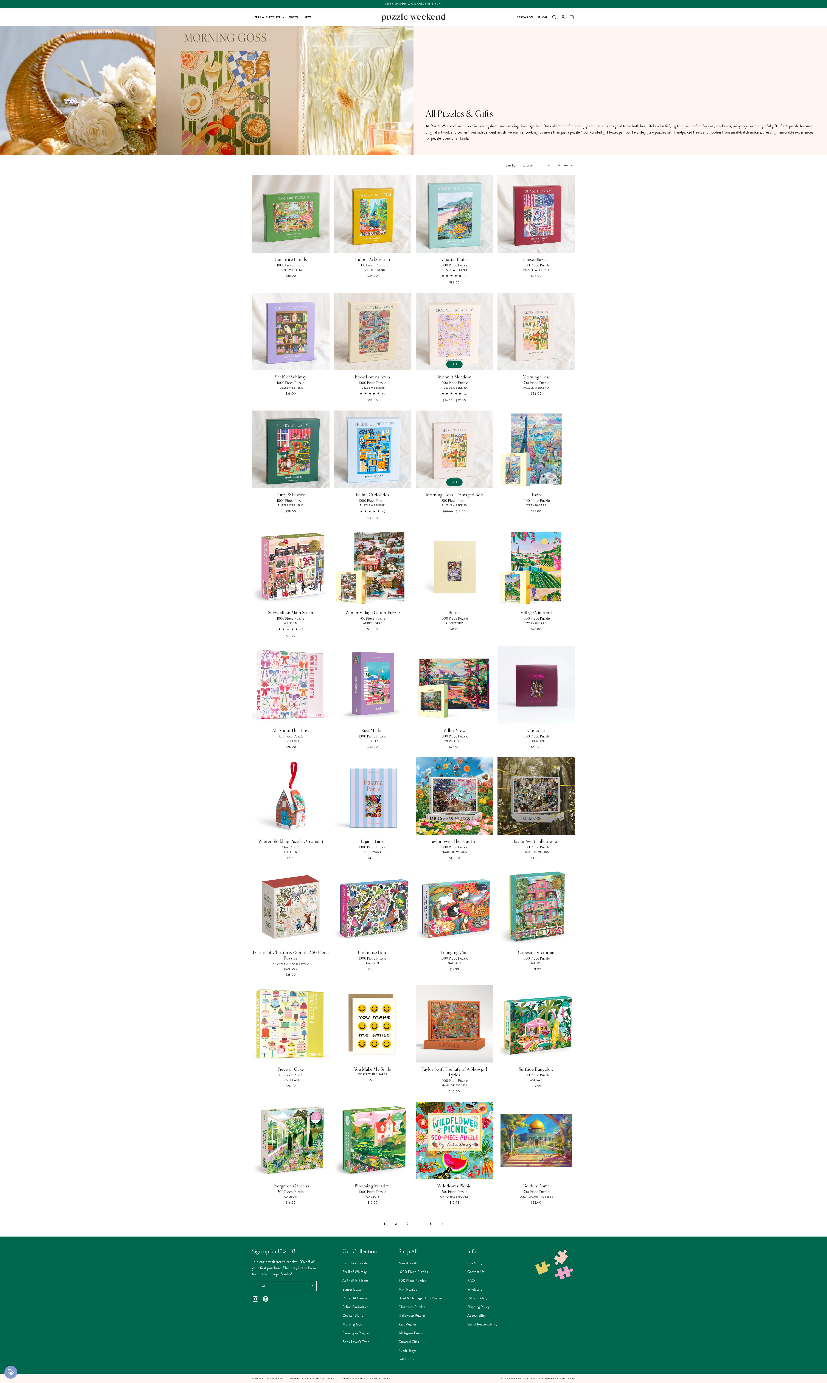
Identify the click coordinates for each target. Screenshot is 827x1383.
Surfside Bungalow (536, 1069)
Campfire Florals (291, 259)
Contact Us (475, 1271)
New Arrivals (407, 1263)
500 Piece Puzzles (412, 1280)
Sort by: (511, 165)
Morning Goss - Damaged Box (454, 494)
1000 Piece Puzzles (413, 1271)
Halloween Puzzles (411, 1315)
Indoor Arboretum (372, 259)
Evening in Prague (355, 1332)
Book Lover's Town (372, 377)
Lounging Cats (454, 952)
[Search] (554, 17)
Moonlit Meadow (454, 377)
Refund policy (300, 1378)
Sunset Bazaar (536, 259)
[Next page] (442, 1224)
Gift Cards (406, 1359)
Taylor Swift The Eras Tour (454, 841)
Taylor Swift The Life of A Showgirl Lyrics (454, 1071)
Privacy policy (326, 1378)
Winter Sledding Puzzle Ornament (290, 841)
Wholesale (474, 1289)
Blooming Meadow (373, 1186)
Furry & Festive (290, 494)
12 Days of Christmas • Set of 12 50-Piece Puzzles (291, 955)
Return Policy (477, 1298)
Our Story (475, 1263)
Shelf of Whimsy (290, 377)
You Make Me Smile (372, 1069)
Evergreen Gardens (290, 1186)
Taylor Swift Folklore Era (536, 841)
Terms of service (353, 1378)
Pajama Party (372, 841)
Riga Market (372, 730)
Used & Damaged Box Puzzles (420, 1298)
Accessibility (476, 1315)
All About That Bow (290, 730)
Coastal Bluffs (454, 259)
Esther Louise (565, 1378)
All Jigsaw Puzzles (411, 1332)
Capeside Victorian (536, 952)
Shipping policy (381, 1378)
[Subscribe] (311, 1286)
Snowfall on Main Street (291, 612)
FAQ (471, 1280)
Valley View (454, 730)
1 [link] (384, 1224)
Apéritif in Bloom (355, 1280)
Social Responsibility (482, 1324)
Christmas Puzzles (411, 1306)
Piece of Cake (291, 1069)
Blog (542, 17)
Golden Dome (536, 1186)
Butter (454, 612)
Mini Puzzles (407, 1289)
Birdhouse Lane (372, 952)
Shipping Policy (478, 1306)
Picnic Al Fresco (354, 1298)
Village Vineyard (536, 612)
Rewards (525, 17)
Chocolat (536, 730)
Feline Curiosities (372, 494)
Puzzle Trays (407, 1350)
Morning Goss (536, 377)
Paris (536, 494)
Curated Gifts (408, 1341)
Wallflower (519, 1378)
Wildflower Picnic (454, 1186)
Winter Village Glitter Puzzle (372, 612)
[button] (267, 17)
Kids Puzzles (407, 1324)
